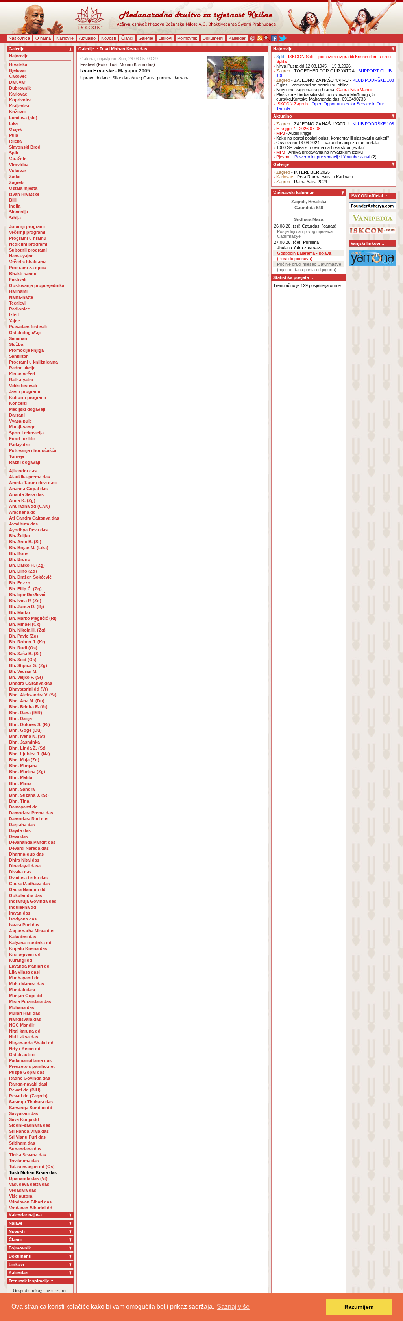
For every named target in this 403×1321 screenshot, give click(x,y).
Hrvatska (18, 64)
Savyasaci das (23, 1113)
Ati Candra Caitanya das (34, 518)
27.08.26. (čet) (288, 242)
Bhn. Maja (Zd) (24, 759)
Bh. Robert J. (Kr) (27, 641)
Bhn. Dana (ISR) (25, 712)
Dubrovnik (20, 88)
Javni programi (24, 391)
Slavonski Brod (25, 147)
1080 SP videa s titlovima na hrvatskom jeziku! (320, 147)
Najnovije (65, 38)
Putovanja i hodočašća (32, 450)
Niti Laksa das (23, 1036)
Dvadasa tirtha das (28, 877)
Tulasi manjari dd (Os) (32, 1166)
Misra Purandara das (30, 1001)
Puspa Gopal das (26, 1072)
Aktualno (87, 38)
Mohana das (21, 1007)
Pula (13, 135)
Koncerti (18, 403)
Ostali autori (22, 1054)
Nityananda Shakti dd (31, 1042)
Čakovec (18, 76)
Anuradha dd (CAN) (29, 506)
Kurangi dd (20, 960)
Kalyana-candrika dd (30, 942)
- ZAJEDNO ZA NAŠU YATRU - (335, 80)
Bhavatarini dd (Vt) (28, 689)
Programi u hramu (27, 238)
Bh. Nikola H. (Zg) (27, 630)
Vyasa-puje (20, 421)
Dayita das (20, 830)
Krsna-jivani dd (25, 954)
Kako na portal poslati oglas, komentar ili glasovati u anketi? (332, 138)
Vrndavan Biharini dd (30, 1207)
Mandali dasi (22, 989)
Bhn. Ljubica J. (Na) (29, 753)
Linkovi (165, 38)
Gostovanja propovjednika (36, 285)
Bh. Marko (19, 612)
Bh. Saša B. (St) (25, 653)
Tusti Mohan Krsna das (33, 1172)
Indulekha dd (22, 907)
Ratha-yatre (21, 379)
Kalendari (237, 38)
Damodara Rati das (28, 818)
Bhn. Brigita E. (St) (28, 706)
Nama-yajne (21, 256)
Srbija (15, 217)
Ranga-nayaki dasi (28, 1084)
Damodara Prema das (31, 812)
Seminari (18, 338)
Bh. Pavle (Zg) (23, 636)
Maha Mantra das (26, 983)
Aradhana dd (22, 512)
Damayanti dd (23, 807)
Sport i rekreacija (26, 432)
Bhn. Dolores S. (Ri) (29, 724)
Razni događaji (24, 462)
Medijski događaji (27, 409)
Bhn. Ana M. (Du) (26, 700)
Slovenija (18, 211)
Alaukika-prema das (29, 476)
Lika (13, 123)
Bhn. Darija (20, 718)
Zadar (15, 176)
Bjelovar (17, 70)
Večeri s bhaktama (27, 261)
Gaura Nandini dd (27, 889)
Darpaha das (22, 824)
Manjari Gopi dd (25, 995)
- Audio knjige (293, 133)
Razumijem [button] (358, 1307)
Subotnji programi (28, 250)
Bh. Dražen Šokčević (30, 577)
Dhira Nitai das (24, 860)
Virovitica (18, 164)
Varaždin (18, 158)
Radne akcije (22, 368)
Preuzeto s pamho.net (32, 1066)
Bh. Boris (18, 553)
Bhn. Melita (20, 777)
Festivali (17, 279)
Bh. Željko (19, 535)
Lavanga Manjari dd (29, 966)
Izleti (14, 314)
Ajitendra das (23, 471)
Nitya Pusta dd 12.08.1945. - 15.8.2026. (314, 66)
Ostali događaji (25, 332)
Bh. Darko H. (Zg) (27, 565)
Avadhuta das (23, 524)
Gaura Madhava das (29, 883)
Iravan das (19, 913)
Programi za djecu (27, 267)
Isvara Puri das (24, 924)
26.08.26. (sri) (287, 226)
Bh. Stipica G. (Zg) (28, 665)
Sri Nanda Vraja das (29, 1131)
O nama (43, 38)
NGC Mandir (21, 1025)
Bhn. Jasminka (24, 742)
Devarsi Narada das (29, 848)
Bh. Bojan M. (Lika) (28, 547)
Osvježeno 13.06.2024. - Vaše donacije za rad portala (327, 142)
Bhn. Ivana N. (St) (27, 736)
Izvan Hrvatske (24, 194)
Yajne (14, 320)
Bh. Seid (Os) (23, 659)
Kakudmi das (22, 936)
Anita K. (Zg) (22, 500)
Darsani (17, 415)
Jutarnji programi (27, 226)
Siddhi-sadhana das (29, 1125)
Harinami (18, 291)
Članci (127, 38)
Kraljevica (19, 105)
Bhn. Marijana (23, 765)
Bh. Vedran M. (23, 671)
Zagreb (16, 182)
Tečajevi (17, 303)
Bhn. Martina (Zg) (27, 771)
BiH (13, 200)
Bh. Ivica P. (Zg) (25, 600)
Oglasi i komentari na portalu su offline (312, 85)
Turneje (16, 456)
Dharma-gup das (26, 854)
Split (13, 153)
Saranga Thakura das (31, 1101)
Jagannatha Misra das (31, 930)
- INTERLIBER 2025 (303, 172)
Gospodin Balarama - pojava (304, 253)
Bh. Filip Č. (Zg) (25, 588)
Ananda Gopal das (28, 488)
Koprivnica (20, 99)
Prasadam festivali (28, 326)
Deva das (18, 836)
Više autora (20, 1196)
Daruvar (17, 82)
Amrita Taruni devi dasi (33, 482)
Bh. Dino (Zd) (23, 571)
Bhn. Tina (19, 801)
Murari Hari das (24, 1013)
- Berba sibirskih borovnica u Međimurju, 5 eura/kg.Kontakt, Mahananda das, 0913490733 (325, 96)
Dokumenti (213, 38)
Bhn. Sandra (22, 789)
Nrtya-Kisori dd (25, 1048)
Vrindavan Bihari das (30, 1202)
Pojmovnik (187, 38)
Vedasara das (22, 1190)
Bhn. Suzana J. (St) (29, 795)
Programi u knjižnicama (33, 362)
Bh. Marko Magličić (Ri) (33, 618)
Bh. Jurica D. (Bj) (26, 606)
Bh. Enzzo (19, 583)
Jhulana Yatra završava (299, 247)
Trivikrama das (24, 1160)
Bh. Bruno (19, 559)
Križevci (17, 111)
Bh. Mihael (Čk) (25, 624)
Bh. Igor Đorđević (27, 594)
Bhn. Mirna (20, 783)
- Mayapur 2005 (115, 70)
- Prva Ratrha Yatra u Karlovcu (314, 177)
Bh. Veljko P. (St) (26, 677)
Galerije (146, 38)
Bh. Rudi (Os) (23, 647)
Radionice (19, 309)
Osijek (15, 129)
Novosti (108, 38)
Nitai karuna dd (25, 1031)
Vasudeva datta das (29, 1184)
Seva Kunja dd (24, 1119)
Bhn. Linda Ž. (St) (27, 748)
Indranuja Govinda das (32, 901)
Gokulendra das (25, 895)
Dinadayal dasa (25, 866)
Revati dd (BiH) (25, 1090)
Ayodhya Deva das (28, 529)
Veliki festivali (23, 385)
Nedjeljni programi (28, 244)
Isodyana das (23, 919)
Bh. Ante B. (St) (25, 541)
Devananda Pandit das (32, 842)
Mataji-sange (22, 426)
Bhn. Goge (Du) (25, 730)
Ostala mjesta (23, 188)
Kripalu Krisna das (28, 948)
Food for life (22, 438)
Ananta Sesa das (26, 494)
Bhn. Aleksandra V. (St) (33, 695)
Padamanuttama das (30, 1060)
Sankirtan (19, 356)
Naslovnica (19, 38)
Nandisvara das (25, 1019)
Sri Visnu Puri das (27, 1137)
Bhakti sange (22, 273)
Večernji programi (27, 232)
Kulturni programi (27, 397)
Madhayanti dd (24, 978)
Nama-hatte (21, 297)
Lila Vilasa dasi (24, 972)
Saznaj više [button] (233, 1306)
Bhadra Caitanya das (30, 683)
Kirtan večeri (22, 373)
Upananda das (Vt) (28, 1178)
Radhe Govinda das (29, 1078)
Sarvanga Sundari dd (30, 1107)
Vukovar (17, 170)
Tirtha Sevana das (27, 1154)
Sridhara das (22, 1143)
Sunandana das (25, 1148)
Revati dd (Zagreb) (28, 1095)
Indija (14, 206)
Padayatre (19, 444)
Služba (16, 344)
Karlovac (18, 94)
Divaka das (20, 871)
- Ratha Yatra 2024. (302, 181)
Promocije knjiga (26, 350)
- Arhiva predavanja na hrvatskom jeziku (319, 152)
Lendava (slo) (23, 117)
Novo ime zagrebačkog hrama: (324, 89)
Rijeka (15, 141)
